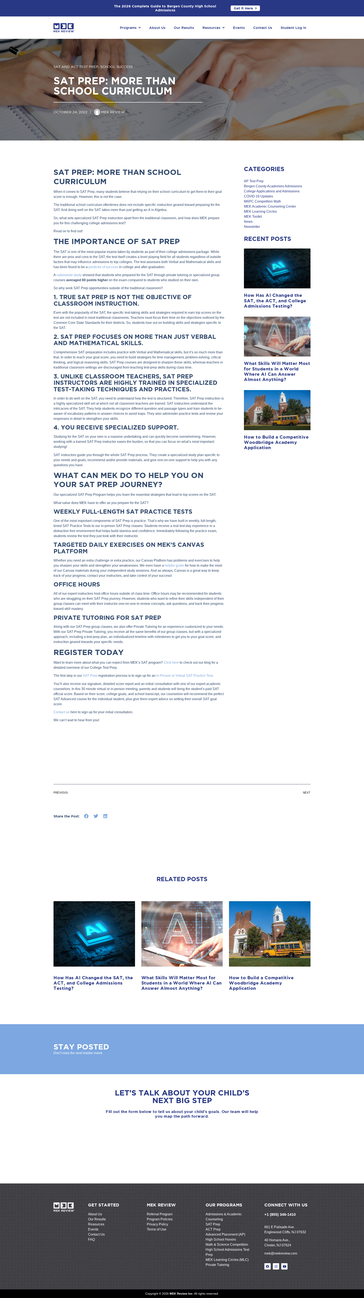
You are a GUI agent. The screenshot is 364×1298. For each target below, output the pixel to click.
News (248, 221)
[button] (86, 816)
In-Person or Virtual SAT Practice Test (184, 675)
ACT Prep (213, 1229)
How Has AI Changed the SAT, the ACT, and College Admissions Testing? (275, 300)
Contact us (62, 712)
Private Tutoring (217, 1265)
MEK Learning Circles (260, 211)
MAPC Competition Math (262, 201)
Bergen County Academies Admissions (273, 186)
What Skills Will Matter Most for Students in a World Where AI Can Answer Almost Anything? (277, 371)
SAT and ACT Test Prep (76, 67)
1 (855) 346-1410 (281, 1214)
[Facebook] (267, 1266)
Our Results (184, 28)
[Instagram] (276, 1266)
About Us (157, 28)
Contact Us (262, 28)
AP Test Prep (254, 181)
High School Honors (221, 1239)
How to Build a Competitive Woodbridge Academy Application (276, 442)
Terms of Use (156, 1229)
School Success (116, 67)
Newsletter (252, 226)
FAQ (91, 1239)
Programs (128, 28)
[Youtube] (284, 1266)
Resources (211, 28)
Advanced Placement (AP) (225, 1234)
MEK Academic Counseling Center (270, 206)
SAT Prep (90, 675)
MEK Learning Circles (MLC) (227, 1260)
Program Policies (160, 1219)
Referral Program (160, 1214)
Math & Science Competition (227, 1244)
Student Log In (293, 28)
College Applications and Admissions (272, 191)
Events (239, 28)
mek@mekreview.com (280, 1253)
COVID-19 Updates (258, 196)
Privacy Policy (157, 1224)
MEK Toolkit (253, 216)
